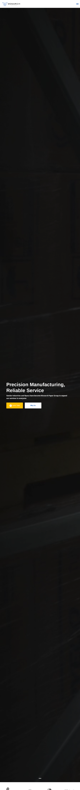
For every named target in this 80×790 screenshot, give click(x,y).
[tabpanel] (40, 395)
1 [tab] (40, 779)
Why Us (33, 405)
